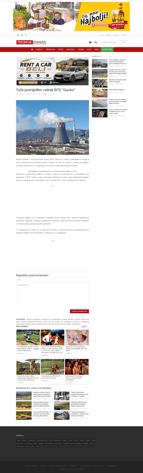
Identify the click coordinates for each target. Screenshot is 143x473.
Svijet (70, 440)
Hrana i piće (112, 116)
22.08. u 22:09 (46, 418)
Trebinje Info (73, 466)
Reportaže (85, 443)
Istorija (92, 443)
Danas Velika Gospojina (117, 89)
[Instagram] (26, 35)
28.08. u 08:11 (121, 116)
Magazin (70, 49)
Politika (94, 440)
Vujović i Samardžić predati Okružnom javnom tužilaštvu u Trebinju (79, 394)
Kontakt (124, 35)
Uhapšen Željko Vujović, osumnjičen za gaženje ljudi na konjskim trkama (41, 404)
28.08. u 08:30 (119, 92)
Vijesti (39, 49)
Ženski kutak (20, 446)
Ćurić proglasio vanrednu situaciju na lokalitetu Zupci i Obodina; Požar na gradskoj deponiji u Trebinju (117, 63)
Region (65, 440)
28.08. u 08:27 (119, 106)
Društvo (50, 49)
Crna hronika (28, 443)
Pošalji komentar (79, 311)
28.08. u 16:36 (119, 66)
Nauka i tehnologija (75, 443)
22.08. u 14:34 (84, 418)
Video (96, 49)
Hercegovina (20, 94)
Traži (124, 42)
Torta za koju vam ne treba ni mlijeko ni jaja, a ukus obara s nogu (118, 111)
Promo (81, 49)
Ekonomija (20, 443)
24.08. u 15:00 (84, 398)
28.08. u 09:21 (119, 84)
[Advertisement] (52, 200)
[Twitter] (22, 35)
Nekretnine (107, 49)
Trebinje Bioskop (112, 466)
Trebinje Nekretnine (98, 466)
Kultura (82, 440)
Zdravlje (65, 443)
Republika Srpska (42, 440)
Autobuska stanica (61, 466)
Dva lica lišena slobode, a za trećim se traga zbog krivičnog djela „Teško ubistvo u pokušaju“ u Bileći (41, 415)
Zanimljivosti (49, 443)
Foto (89, 49)
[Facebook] (18, 35)
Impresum (116, 35)
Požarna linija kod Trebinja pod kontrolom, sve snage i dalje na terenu (118, 101)
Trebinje (111, 66)
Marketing (108, 35)
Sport (60, 49)
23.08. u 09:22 (84, 408)
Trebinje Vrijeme (85, 466)
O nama (101, 35)
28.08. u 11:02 (46, 398)
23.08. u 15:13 (46, 408)
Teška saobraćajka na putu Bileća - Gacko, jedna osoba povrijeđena (80, 414)
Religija (111, 92)
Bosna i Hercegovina (55, 440)
